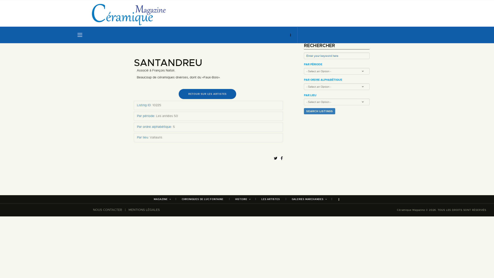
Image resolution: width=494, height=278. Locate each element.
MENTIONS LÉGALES (144, 210)
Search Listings (319, 111)
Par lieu (310, 95)
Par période (313, 64)
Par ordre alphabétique (323, 79)
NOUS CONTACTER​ (107, 210)
